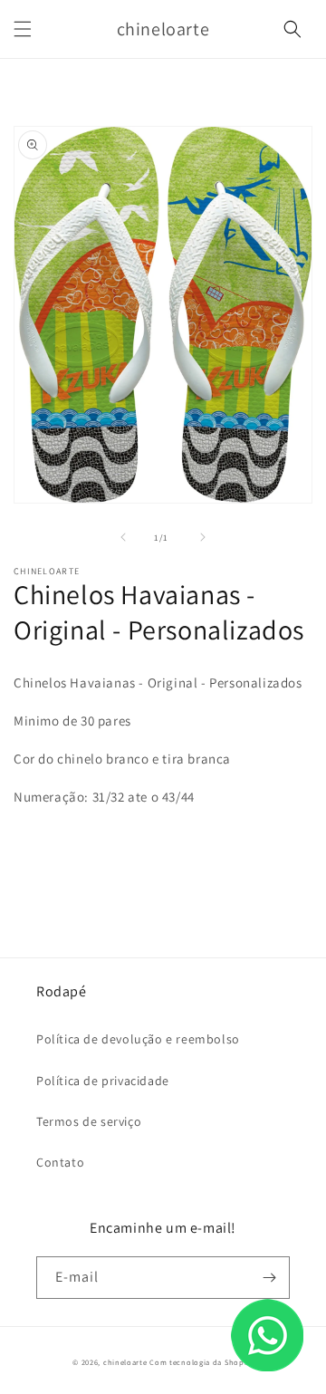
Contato (60, 1162)
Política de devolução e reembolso (138, 1039)
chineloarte (125, 1362)
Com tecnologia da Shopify (201, 1362)
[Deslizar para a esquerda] (123, 537)
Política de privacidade (102, 1080)
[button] (23, 29)
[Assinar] (269, 1277)
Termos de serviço (88, 1121)
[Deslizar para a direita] (203, 537)
